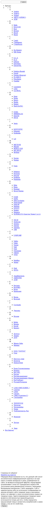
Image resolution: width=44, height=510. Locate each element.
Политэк (17, 361)
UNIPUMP (17, 235)
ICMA (16, 112)
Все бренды (9, 430)
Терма (16, 409)
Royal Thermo (18, 191)
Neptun (16, 160)
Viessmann (17, 251)
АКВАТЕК (18, 278)
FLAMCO (17, 77)
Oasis (15, 166)
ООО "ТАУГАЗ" (20, 351)
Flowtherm (17, 79)
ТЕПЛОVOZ (18, 403)
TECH (16, 220)
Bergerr (16, 31)
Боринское (17, 291)
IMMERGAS (18, 114)
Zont (15, 268)
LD (15, 139)
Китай (16, 326)
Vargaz (16, 245)
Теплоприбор (18, 407)
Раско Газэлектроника (22, 368)
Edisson (16, 62)
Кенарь (16, 324)
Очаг (15, 353)
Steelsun (16, 206)
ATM (15, 19)
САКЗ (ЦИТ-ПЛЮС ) (21, 388)
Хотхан (16, 422)
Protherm (17, 177)
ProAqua (17, 174)
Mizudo (16, 146)
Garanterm (17, 87)
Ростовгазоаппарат (20, 376)
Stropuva (17, 212)
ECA (15, 60)
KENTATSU (18, 129)
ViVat (16, 255)
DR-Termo (17, 52)
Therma (16, 226)
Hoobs (16, 102)
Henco (16, 100)
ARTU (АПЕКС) (20, 17)
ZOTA (16, 270)
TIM (15, 229)
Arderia (16, 11)
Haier (15, 96)
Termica (16, 224)
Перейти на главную (8, 475)
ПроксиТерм (18, 363)
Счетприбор (18, 397)
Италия (16, 316)
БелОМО (17, 287)
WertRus (17, 260)
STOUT (16, 208)
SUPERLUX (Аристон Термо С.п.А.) (27, 214)
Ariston (16, 15)
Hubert (16, 104)
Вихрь (16, 297)
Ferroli (16, 73)
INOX (16, 118)
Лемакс (16, 336)
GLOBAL (17, 91)
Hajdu (16, 98)
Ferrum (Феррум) (20, 75)
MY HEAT (17, 150)
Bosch (16, 33)
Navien (16, 158)
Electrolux (17, 64)
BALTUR (17, 27)
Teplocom (17, 222)
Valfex (16, 241)
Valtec (16, 243)
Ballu (15, 25)
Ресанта (16, 370)
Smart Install (18, 202)
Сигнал (16, 393)
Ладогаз (16, 334)
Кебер (16, 322)
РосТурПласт (18, 380)
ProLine (16, 175)
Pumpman (17, 179)
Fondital (16, 81)
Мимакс (17, 345)
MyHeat (16, 152)
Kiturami (17, 131)
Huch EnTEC (18, 106)
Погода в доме (19, 359)
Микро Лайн (18, 343)
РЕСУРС (17, 372)
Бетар (16, 289)
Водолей (17, 299)
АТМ (15, 280)
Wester (16, 262)
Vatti (15, 247)
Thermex (17, 228)
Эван (15, 428)
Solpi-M (16, 204)
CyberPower (18, 44)
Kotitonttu (17, 133)
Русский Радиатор (20, 382)
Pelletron (17, 172)
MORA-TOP (18, 148)
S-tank (16, 197)
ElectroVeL (17, 65)
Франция (17, 417)
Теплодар (17, 405)
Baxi (15, 29)
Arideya (16, 13)
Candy (16, 40)
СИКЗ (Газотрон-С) (21, 395)
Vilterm (16, 253)
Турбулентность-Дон (21, 411)
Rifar (15, 185)
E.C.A (16, 58)
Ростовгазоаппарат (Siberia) (24, 378)
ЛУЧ (15, 337)
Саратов (17, 390)
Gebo (15, 89)
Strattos (16, 210)
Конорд (16, 328)
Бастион (17, 285)
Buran (16, 35)
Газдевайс (17, 305)
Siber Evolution (19, 201)
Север (16, 392)
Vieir (15, 249)
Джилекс (17, 310)
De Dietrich (18, 50)
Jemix (16, 123)
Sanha (16, 199)
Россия (16, 374)
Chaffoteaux (18, 42)
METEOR (17, 145)
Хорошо (4, 506)
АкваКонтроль (19, 276)
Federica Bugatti (19, 71)
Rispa (16, 187)
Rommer (17, 189)
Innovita (16, 116)
